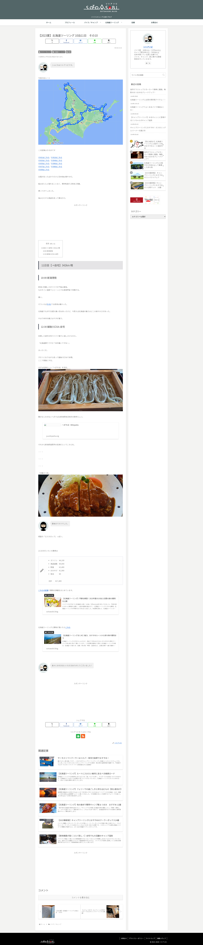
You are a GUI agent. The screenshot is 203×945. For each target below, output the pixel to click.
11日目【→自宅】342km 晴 (50, 248)
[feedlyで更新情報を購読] (78, 736)
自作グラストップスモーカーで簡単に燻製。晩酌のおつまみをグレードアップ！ (148, 91)
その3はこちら (43, 160)
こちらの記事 (43, 590)
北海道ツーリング (59, 52)
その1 (49, 304)
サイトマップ (150, 938)
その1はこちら (43, 157)
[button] (109, 41)
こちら (67, 627)
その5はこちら (43, 163)
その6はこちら (56, 163)
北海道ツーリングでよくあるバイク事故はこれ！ (147, 108)
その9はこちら (43, 169)
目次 (47, 243)
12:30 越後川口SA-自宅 (50, 254)
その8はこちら (56, 166)
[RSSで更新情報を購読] (83, 736)
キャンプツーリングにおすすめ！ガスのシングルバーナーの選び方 (148, 129)
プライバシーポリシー (136, 938)
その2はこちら (56, 157)
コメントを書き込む (81, 897)
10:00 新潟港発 (48, 251)
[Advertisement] (80, 221)
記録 (69, 52)
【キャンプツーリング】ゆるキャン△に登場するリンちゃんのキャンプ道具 (148, 119)
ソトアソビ (148, 47)
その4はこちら (56, 160)
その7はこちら (43, 166)
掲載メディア (161, 938)
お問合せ (124, 938)
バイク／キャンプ (46, 52)
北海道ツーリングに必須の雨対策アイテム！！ (148, 99)
